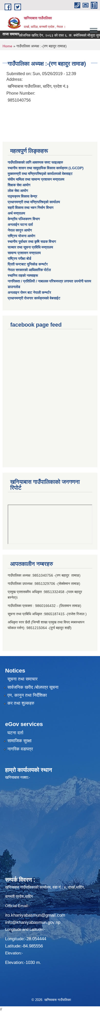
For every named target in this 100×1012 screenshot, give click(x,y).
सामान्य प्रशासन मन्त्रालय (24, 253)
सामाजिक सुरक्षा (19, 740)
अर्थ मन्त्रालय (16, 213)
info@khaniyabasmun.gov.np (32, 922)
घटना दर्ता (15, 732)
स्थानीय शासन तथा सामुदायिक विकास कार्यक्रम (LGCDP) (46, 168)
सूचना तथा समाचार (22, 679)
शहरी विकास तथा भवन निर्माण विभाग (30, 207)
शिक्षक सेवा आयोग (19, 185)
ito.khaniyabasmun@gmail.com (35, 915)
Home (7, 46)
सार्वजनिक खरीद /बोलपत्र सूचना (32, 687)
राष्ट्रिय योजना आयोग (21, 236)
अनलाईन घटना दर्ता (20, 224)
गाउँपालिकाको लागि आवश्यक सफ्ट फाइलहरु (35, 162)
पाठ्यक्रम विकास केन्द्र (22, 196)
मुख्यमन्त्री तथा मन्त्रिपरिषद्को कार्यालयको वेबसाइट (40, 174)
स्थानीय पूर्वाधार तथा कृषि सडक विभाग (32, 241)
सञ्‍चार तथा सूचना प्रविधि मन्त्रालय (30, 247)
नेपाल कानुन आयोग (20, 230)
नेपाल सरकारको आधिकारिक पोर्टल (29, 270)
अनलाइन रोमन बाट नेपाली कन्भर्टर (29, 292)
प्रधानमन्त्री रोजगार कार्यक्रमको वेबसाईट (34, 298)
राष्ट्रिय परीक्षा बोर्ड (19, 258)
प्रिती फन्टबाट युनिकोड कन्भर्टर (28, 264)
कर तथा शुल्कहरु (20, 703)
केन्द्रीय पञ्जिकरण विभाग (24, 219)
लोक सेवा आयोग (18, 191)
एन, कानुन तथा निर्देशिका (27, 695)
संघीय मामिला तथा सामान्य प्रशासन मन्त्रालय (36, 179)
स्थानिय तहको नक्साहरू (23, 275)
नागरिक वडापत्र (20, 749)
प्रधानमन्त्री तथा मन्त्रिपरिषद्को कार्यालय (34, 202)
